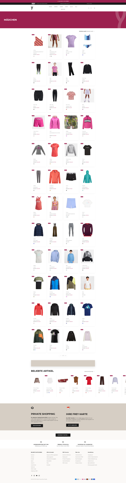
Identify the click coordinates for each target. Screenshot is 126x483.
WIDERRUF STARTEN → (63, 435)
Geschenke (33, 465)
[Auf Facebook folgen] (31, 475)
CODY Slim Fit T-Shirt (49, 389)
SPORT (66, 6)
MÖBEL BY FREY (89, 3)
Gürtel (60, 389)
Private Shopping (66, 458)
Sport (32, 460)
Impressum (90, 454)
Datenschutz (91, 460)
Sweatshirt (35, 160)
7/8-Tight (34, 79)
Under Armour (35, 131)
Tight (67, 79)
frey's (76, 6)
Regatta (83, 185)
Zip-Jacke (67, 346)
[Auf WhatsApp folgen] (39, 475)
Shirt (50, 79)
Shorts (34, 106)
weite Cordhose (101, 389)
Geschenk (36, 421)
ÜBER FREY (63, 9)
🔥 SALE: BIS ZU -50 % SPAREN (63, 1)
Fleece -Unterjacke (36, 320)
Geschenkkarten (66, 460)
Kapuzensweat (52, 320)
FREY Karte (81, 418)
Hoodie (83, 79)
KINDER (61, 6)
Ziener (34, 238)
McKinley (51, 238)
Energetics (51, 185)
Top (73, 389)
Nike (50, 50)
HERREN (55, 6)
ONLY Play (84, 78)
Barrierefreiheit (91, 463)
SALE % (71, 6)
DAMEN (50, 6)
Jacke (34, 346)
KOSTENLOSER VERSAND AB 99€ (42, 3)
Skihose (51, 240)
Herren (32, 456)
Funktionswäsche (69, 240)
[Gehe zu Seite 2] (65, 355)
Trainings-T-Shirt (69, 106)
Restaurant (65, 456)
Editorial (33, 467)
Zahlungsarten (50, 456)
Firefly (83, 50)
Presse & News (78, 463)
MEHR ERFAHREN (37, 425)
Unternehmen (78, 454)
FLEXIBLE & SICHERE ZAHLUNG (65, 3)
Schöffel (34, 318)
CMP (50, 131)
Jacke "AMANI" (35, 240)
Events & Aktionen (67, 454)
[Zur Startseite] (33, 3)
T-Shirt (51, 160)
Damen (32, 454)
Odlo (67, 238)
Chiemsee (84, 131)
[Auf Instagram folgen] (34, 475)
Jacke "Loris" (68, 320)
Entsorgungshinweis (92, 465)
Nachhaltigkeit (78, 458)
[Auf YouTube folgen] (36, 475)
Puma (34, 78)
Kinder (32, 458)
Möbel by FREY (34, 471)
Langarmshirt (114, 389)
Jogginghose (52, 106)
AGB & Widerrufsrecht (93, 456)
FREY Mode (33, 469)
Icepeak (67, 318)
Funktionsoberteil (85, 240)
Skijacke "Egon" (52, 293)
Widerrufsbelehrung (92, 458)
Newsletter (49, 460)
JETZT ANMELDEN (72, 425)
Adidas (67, 50)
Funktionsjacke (84, 187)
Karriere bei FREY (79, 456)
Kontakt (48, 465)
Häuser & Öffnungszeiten (52, 454)
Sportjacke (51, 187)
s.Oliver (34, 50)
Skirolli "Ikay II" (68, 293)
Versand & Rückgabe (51, 458)
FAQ (48, 463)
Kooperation (78, 460)
